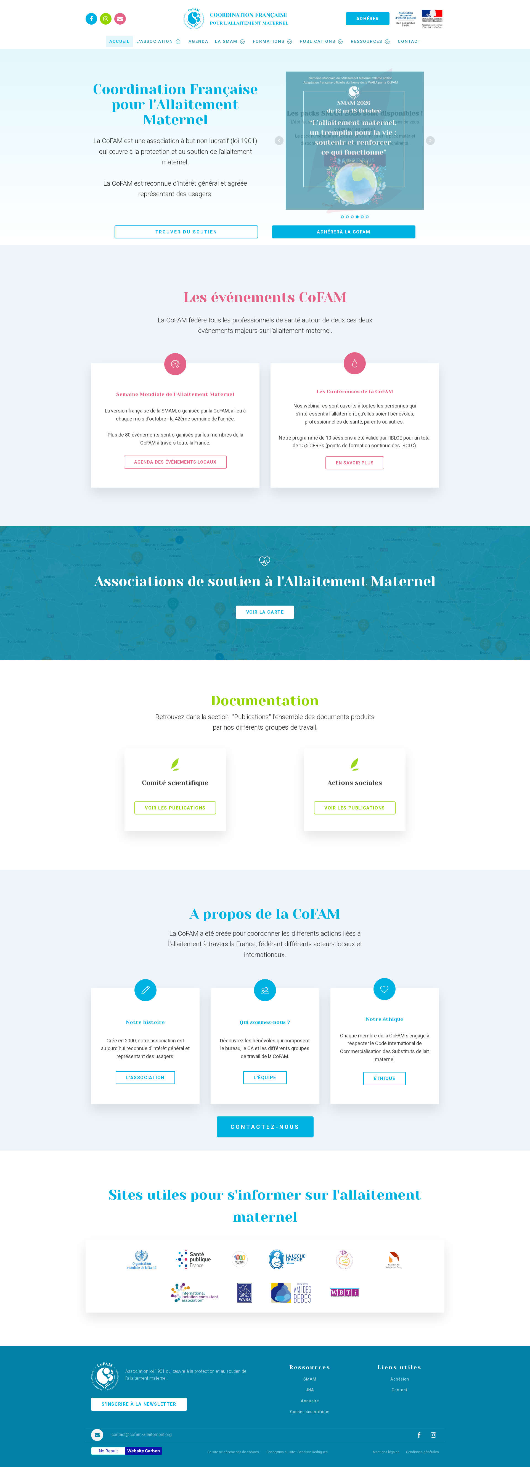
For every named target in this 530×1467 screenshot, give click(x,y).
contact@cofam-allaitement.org (142, 1434)
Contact (409, 41)
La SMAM (226, 41)
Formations (269, 41)
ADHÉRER (367, 18)
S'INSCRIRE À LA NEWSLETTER (139, 1404)
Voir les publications (175, 808)
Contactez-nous (265, 1127)
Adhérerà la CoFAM (343, 232)
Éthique (384, 1078)
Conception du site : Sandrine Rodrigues (297, 1452)
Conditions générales (422, 1452)
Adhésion (399, 1379)
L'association (154, 41)
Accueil (119, 41)
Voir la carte (265, 612)
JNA (310, 1390)
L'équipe (265, 1077)
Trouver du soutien (186, 232)
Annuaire (310, 1401)
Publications (317, 41)
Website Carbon (143, 1450)
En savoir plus (355, 463)
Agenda (198, 41)
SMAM (309, 1379)
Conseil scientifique (310, 1412)
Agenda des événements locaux (175, 462)
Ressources (366, 41)
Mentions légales (386, 1452)
